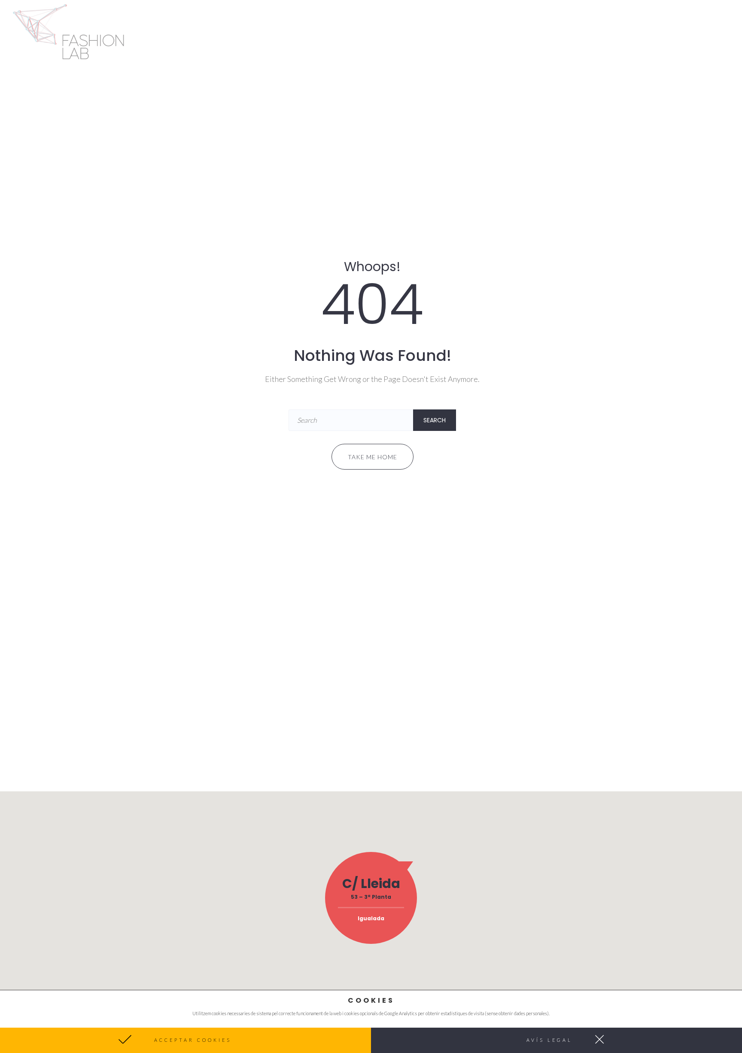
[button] (185, 1040)
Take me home (372, 457)
